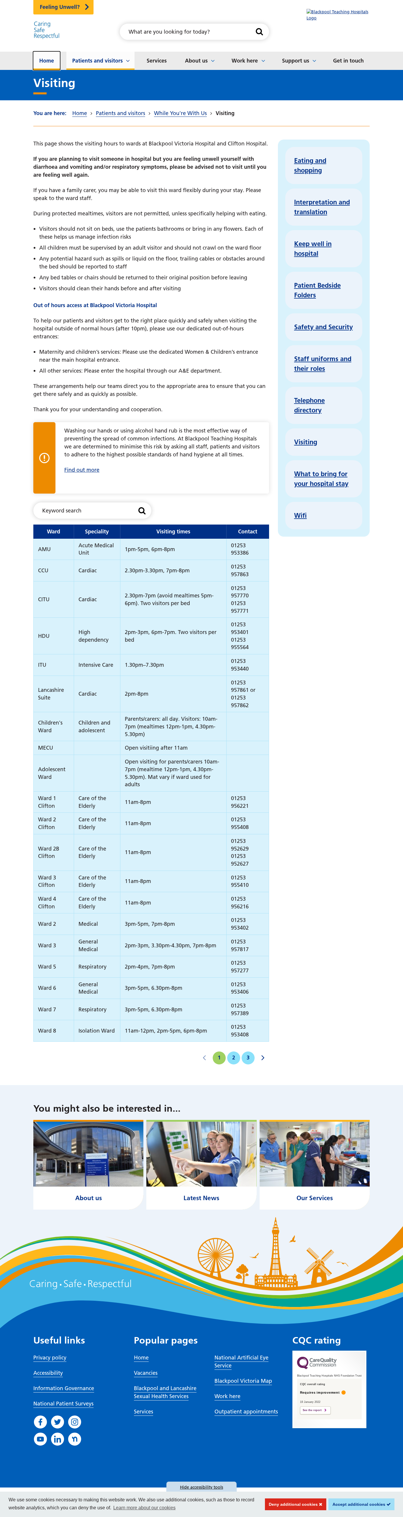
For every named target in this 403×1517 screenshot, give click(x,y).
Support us (295, 60)
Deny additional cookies (292, 1504)
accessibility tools (201, 1487)
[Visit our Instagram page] (75, 1422)
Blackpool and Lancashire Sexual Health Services (165, 1392)
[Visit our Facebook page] (40, 1422)
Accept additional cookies (357, 1504)
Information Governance (63, 1388)
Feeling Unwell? (60, 7)
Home (46, 60)
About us (196, 60)
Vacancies (146, 1372)
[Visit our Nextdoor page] (75, 1439)
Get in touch (348, 60)
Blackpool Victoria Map (243, 1380)
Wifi (300, 515)
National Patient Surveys (63, 1403)
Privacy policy (49, 1357)
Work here (245, 60)
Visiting (305, 442)
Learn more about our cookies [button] (144, 1507)
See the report (312, 1410)
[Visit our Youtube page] (40, 1439)
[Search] (259, 32)
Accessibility (48, 1372)
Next (262, 1057)
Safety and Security (323, 327)
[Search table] (141, 510)
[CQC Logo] (317, 1367)
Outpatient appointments (246, 1411)
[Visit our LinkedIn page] (57, 1439)
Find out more (81, 469)
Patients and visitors (97, 60)
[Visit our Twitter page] (57, 1422)
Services (157, 60)
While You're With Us (180, 113)
